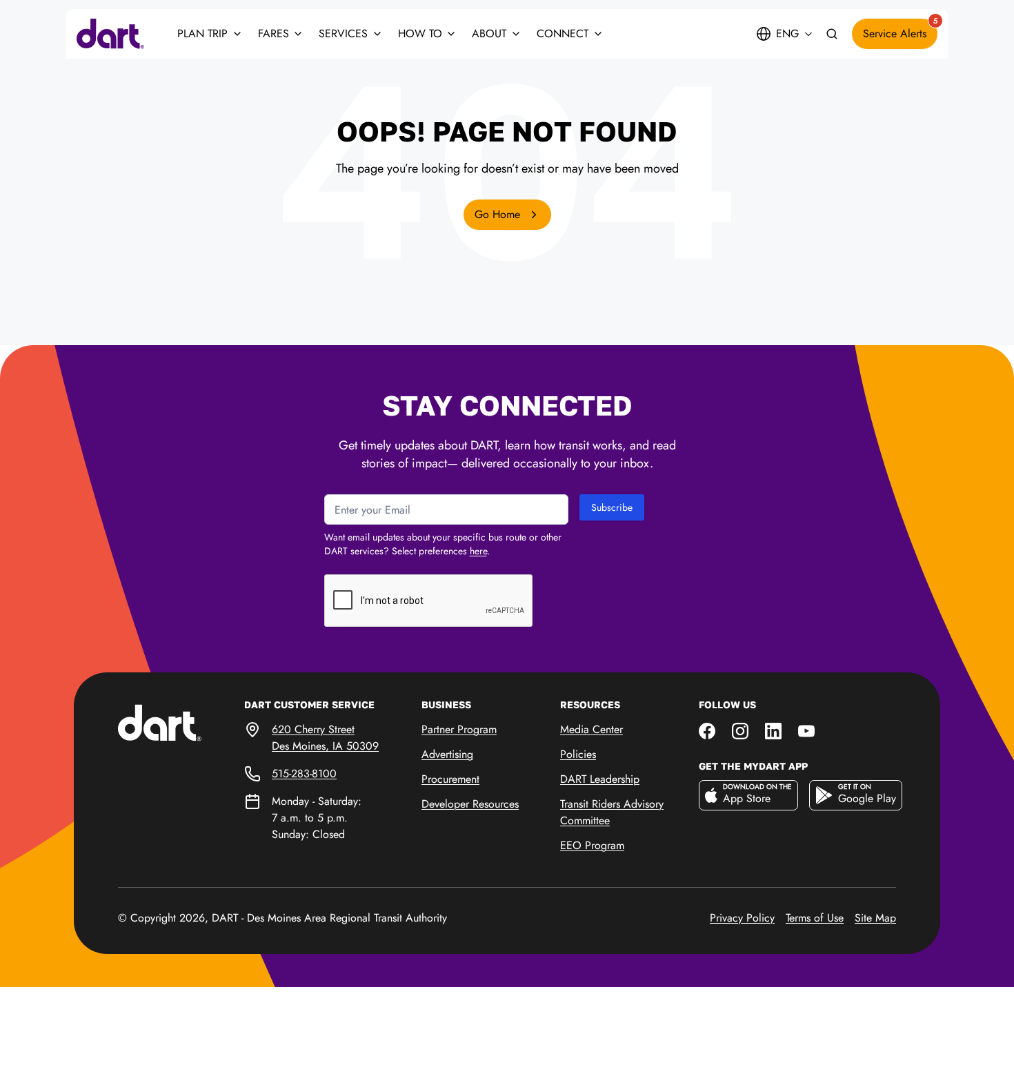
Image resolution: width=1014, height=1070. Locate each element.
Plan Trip (202, 33)
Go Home (499, 214)
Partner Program (459, 729)
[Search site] (832, 34)
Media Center (591, 729)
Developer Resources (470, 804)
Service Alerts (900, 30)
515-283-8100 (304, 773)
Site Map (875, 918)
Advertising (447, 754)
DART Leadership (599, 779)
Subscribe (612, 507)
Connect (562, 33)
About (489, 33)
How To (420, 33)
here (478, 551)
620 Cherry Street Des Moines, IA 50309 (325, 737)
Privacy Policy (742, 918)
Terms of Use (815, 918)
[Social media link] (707, 729)
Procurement (450, 779)
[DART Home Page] (181, 722)
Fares (273, 33)
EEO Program (592, 845)
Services (343, 33)
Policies (578, 754)
